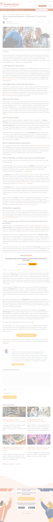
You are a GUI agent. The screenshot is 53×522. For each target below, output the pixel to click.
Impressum (22, 255)
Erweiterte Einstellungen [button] (22, 264)
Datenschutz (29, 255)
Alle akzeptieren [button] (32, 264)
